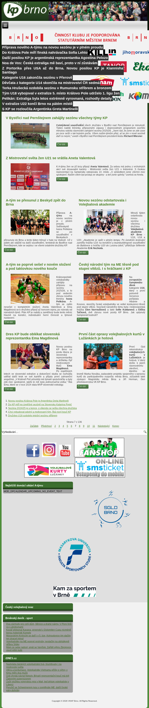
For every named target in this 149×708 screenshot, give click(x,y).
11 (94, 426)
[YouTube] (65, 456)
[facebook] (33, 456)
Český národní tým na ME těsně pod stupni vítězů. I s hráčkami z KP (109, 267)
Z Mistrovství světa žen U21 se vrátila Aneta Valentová (50, 158)
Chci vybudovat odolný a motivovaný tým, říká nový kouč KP (39, 412)
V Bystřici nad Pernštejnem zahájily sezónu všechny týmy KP (56, 118)
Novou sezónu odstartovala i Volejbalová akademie (102, 202)
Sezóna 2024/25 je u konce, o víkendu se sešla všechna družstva (42, 408)
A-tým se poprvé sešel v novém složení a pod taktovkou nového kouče (38, 267)
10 (88, 426)
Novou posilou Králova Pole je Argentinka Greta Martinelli (38, 400)
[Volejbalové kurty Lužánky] (49, 476)
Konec (115, 426)
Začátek (34, 426)
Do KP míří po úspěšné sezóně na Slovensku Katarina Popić (40, 404)
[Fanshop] (99, 456)
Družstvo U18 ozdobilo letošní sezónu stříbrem (32, 415)
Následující (104, 426)
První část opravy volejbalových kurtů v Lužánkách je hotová (112, 336)
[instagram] (49, 456)
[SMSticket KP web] (100, 476)
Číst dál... (62, 144)
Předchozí (46, 426)
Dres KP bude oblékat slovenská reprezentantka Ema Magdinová (33, 336)
